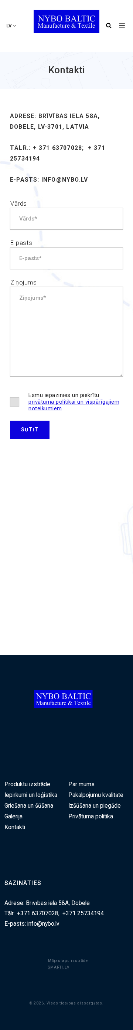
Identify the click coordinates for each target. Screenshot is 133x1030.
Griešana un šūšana (28, 805)
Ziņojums (23, 282)
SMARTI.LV (58, 967)
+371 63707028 (37, 913)
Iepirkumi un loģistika (30, 795)
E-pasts (21, 242)
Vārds (18, 203)
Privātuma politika (90, 816)
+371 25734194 (83, 913)
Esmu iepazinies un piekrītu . (73, 402)
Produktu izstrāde (27, 784)
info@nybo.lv (64, 179)
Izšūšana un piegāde (94, 805)
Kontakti (14, 827)
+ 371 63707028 (57, 147)
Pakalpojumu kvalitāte (95, 795)
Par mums (81, 784)
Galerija (13, 816)
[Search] (108, 25)
